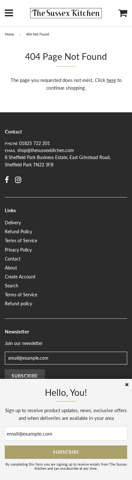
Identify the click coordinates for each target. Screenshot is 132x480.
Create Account (20, 276)
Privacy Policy (18, 249)
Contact (13, 258)
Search (11, 285)
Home (9, 34)
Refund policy (18, 303)
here (111, 80)
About (11, 267)
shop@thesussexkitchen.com (45, 150)
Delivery (13, 222)
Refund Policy (18, 231)
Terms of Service (21, 240)
